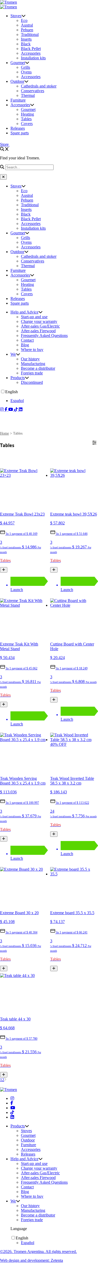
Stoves (15, 16)
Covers (27, 123)
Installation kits (33, 58)
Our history (30, 359)
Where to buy (32, 349)
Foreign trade (32, 373)
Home (4, 433)
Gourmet (17, 62)
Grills (25, 67)
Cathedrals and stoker (38, 86)
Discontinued (32, 382)
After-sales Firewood (38, 331)
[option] (54, 400)
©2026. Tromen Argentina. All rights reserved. (38, 1251)
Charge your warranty (39, 321)
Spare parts (19, 133)
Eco (24, 20)
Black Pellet (31, 48)
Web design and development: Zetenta (31, 1260)
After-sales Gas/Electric (40, 326)
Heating (27, 114)
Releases (17, 128)
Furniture (18, 100)
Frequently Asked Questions (44, 335)
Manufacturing (33, 363)
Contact (27, 340)
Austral (27, 25)
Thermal (28, 95)
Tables (26, 119)
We (13, 354)
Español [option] (17, 400)
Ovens (26, 72)
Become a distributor (38, 368)
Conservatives (32, 91)
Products (17, 377)
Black (26, 44)
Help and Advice (24, 312)
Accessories (31, 53)
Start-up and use (34, 317)
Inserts (26, 39)
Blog (25, 345)
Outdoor (17, 81)
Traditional (30, 34)
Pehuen (27, 30)
